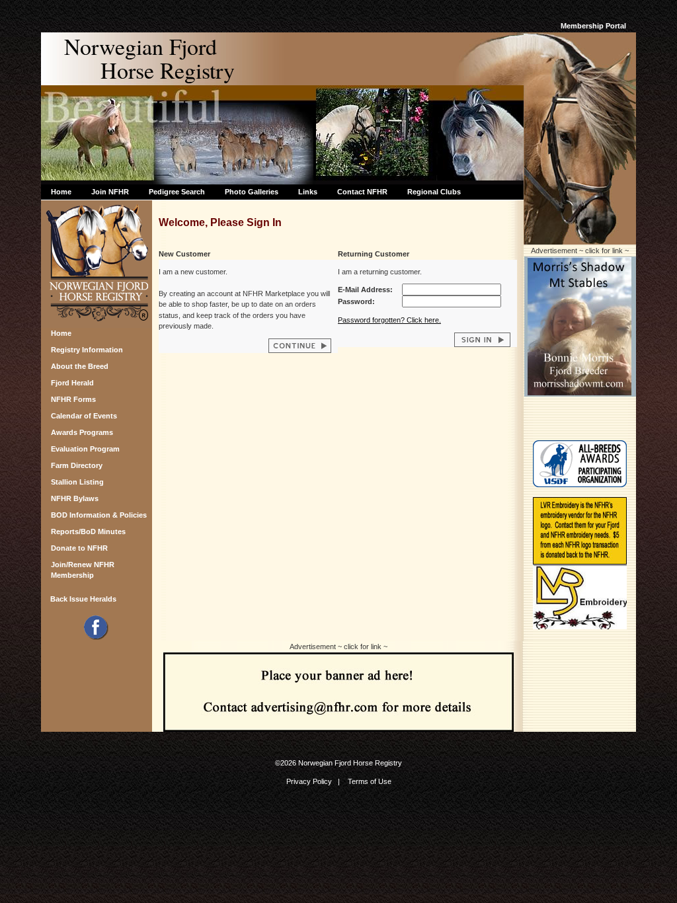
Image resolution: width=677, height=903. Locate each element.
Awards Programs (82, 432)
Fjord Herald (72, 383)
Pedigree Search (177, 192)
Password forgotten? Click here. (389, 320)
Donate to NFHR (79, 548)
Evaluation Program (85, 449)
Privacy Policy (309, 781)
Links (307, 192)
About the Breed (79, 366)
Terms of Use (369, 781)
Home (61, 192)
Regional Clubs (434, 192)
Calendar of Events (84, 416)
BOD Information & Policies (99, 515)
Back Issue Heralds (83, 599)
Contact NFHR (362, 192)
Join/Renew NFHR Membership (82, 568)
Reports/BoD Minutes (88, 531)
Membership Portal (593, 26)
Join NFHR (110, 192)
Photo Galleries (251, 192)
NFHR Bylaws (75, 498)
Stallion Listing (77, 482)
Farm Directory (76, 465)
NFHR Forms (73, 399)
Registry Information (87, 350)
